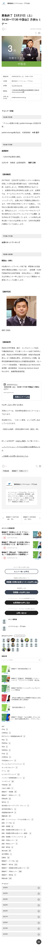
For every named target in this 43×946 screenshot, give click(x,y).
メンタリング (7, 781)
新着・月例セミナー (9, 840)
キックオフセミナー (9, 767)
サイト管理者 (12, 619)
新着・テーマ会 (8, 823)
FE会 (4, 740)
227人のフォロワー (7, 636)
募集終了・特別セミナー (11, 795)
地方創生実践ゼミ (9, 809)
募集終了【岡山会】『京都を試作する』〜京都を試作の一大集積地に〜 (15, 553)
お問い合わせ (21, 613)
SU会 (4, 754)
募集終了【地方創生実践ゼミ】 (21, 669)
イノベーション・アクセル (17, 626)
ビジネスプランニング (10, 774)
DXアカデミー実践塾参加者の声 (13, 736)
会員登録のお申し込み (21, 602)
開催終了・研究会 (9, 875)
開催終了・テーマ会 (10, 861)
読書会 (5, 857)
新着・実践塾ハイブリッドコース (14, 837)
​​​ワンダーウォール (17, 85)
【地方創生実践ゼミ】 (18, 707)
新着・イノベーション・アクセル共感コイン (17, 819)
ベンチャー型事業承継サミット (13, 778)
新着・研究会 (7, 847)
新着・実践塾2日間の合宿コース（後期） (16, 833)
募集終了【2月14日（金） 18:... (12, 518)
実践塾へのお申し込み (21, 592)
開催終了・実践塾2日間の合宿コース (15, 868)
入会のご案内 (21, 441)
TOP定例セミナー (9, 760)
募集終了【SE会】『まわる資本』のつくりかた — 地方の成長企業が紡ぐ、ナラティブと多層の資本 (26, 719)
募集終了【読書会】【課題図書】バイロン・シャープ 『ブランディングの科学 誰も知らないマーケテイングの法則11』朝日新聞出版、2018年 (25, 681)
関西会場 (6, 878)
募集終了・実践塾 (9, 792)
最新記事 (4, 656)
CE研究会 (6, 733)
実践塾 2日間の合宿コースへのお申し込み (22, 582)
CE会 (4, 729)
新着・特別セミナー (9, 844)
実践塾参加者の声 (9, 812)
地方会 (5, 802)
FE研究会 (6, 743)
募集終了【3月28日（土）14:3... (29, 518)
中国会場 (6, 471)
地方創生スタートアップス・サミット (15, 805)
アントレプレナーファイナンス (13, 764)
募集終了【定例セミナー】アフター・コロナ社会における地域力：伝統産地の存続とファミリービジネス (16, 534)
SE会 (4, 747)
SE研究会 (6, 750)
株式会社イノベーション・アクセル (19, 3)
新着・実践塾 (7, 826)
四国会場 (6, 799)
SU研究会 (6, 757)
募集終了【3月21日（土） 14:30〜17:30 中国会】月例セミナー (21, 19)
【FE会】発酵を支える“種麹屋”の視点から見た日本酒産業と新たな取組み (26, 699)
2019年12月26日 (35, 29)
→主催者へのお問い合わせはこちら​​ (15, 456)
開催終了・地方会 (9, 864)
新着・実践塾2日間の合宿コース (13, 830)
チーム (5, 771)
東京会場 (6, 851)
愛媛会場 (6, 816)
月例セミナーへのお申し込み (22, 397)
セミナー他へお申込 (22, 571)
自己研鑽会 (6, 854)
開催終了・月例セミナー (20, 471)
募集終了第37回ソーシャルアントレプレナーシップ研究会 (25, 689)
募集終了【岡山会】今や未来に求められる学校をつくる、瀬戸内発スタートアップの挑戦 (16, 544)
